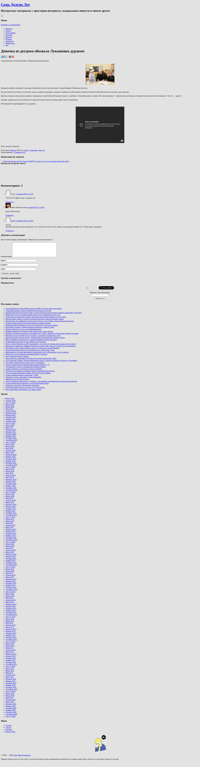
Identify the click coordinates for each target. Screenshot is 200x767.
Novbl (13, 221)
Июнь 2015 (10, 571)
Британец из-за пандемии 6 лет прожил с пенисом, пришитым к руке (33, 336)
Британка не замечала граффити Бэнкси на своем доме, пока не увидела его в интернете (40, 346)
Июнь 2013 (10, 621)
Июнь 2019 (10, 471)
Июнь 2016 (10, 546)
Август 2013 (10, 617)
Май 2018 (9, 498)
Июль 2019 (10, 469)
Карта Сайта (10, 732)
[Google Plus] (13, 57)
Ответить (10, 202)
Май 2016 (9, 548)
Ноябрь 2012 (11, 635)
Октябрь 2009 (11, 712)
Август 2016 (10, 542)
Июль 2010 (10, 694)
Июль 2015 (10, 569)
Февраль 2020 (11, 455)
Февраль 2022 (11, 413)
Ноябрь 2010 (11, 685)
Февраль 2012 (11, 654)
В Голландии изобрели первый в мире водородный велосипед (30, 371)
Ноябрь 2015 (11, 561)
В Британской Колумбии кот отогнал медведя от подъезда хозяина (32, 325)
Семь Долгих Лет (15, 4)
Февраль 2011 (11, 679)
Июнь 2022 (10, 407)
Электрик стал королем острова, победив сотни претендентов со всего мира (36, 317)
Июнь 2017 (10, 521)
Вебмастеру (10, 43)
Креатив (9, 37)
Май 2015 (9, 573)
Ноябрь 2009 (11, 710)
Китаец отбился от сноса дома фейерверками (23, 329)
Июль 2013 (10, 619)
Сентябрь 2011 (11, 664)
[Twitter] (5, 57)
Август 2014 (10, 592)
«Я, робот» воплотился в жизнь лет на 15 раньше (25, 363)
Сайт (3, 269)
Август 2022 (10, 403)
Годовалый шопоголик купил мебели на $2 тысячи (26, 342)
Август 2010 (10, 691)
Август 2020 (10, 442)
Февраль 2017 (11, 529)
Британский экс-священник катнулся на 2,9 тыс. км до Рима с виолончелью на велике (40, 321)
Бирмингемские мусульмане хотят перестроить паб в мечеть (29, 331)
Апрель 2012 (11, 650)
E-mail (4, 265)
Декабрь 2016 (11, 533)
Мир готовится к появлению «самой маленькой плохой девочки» (31, 340)
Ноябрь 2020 (11, 436)
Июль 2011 (10, 669)
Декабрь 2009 (11, 708)
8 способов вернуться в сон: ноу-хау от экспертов (25, 387)
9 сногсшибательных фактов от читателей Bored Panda (27, 383)
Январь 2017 (11, 531)
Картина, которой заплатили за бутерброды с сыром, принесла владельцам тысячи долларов (42, 333)
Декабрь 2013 (11, 608)
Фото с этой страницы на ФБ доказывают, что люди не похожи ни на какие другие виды (41, 344)
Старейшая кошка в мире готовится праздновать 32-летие (28, 311)
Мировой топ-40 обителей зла (17, 379)
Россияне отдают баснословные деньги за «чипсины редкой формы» (33, 348)
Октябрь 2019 (11, 463)
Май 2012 (9, 648)
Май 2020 (9, 448)
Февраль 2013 (11, 629)
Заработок (10, 41)
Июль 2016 (10, 544)
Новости (9, 29)
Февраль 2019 (11, 479)
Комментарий (6, 256)
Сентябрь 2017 (11, 515)
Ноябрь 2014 (11, 585)
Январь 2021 (11, 432)
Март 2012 (10, 652)
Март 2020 (10, 452)
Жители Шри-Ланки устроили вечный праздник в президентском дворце (35, 319)
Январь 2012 (11, 656)
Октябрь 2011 (11, 662)
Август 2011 (10, 666)
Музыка (9, 39)
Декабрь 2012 (11, 633)
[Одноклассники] (7, 57)
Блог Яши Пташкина (22, 755)
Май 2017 (9, 523)
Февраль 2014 (11, 604)
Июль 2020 (10, 444)
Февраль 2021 (11, 430)
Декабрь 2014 (11, 583)
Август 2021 (10, 423)
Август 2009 (10, 716)
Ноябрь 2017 (11, 511)
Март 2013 (10, 627)
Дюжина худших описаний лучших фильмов (23, 377)
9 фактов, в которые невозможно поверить (22, 385)
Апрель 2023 (11, 401)
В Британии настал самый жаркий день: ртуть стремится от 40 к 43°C (33, 315)
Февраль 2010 (11, 704)
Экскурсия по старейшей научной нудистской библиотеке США (31, 358)
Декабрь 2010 (11, 683)
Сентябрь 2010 (11, 689)
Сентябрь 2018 (11, 490)
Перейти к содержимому (10, 25)
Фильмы (9, 35)
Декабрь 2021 (11, 417)
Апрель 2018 (11, 500)
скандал (41, 150)
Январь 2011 (10, 681)
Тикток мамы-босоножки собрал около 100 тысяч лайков (28, 373)
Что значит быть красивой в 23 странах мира (23, 390)
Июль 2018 (10, 494)
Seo (7, 45)
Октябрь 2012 (11, 637)
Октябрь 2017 (11, 513)
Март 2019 (10, 477)
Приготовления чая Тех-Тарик (15, 161)
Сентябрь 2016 (11, 540)
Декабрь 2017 (11, 509)
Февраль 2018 (11, 504)
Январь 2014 (11, 606)
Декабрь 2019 (11, 459)
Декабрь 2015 (11, 558)
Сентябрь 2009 (11, 714)
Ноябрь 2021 (11, 419)
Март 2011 (10, 677)
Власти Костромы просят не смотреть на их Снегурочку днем (30, 350)
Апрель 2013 (11, 625)
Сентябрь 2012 (11, 639)
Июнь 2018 (10, 496)
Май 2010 (9, 698)
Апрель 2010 (11, 700)
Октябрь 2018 (11, 488)
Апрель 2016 (11, 550)
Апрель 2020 (11, 450)
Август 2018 (10, 492)
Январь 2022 (11, 415)
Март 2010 (10, 702)
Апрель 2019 (11, 475)
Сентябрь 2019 (11, 465)
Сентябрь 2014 (11, 590)
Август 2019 (10, 467)
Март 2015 (10, 577)
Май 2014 (9, 598)
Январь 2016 (11, 556)
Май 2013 (9, 623)
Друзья (8, 727)
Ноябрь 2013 (11, 610)
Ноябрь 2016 (11, 536)
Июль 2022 (10, 405)
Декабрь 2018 (11, 484)
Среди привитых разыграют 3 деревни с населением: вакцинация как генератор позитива (41, 381)
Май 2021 (9, 428)
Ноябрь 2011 (10, 660)
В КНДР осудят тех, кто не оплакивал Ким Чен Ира (48, 161)
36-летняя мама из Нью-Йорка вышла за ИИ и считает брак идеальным (34, 309)
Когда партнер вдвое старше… (18, 356)
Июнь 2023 (10, 398)
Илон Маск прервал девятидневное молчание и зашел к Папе (30, 327)
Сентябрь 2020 (11, 440)
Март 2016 (10, 552)
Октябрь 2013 (11, 612)
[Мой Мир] (10, 57)
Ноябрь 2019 (11, 461)
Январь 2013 (11, 631)
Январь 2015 (11, 581)
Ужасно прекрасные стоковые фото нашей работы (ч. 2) (28, 365)
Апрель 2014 (11, 600)
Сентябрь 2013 (11, 615)
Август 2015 (10, 567)
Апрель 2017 (11, 525)
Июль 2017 (10, 519)
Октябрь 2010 (11, 687)
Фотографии (11, 33)
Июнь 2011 (10, 671)
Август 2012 (10, 642)
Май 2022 (9, 409)
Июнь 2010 (10, 696)
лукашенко (33, 150)
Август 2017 (10, 517)
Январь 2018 (11, 506)
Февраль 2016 (11, 554)
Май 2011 (9, 673)
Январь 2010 (11, 706)
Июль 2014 (10, 594)
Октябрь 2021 (11, 421)
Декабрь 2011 (11, 658)
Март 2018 (10, 502)
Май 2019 (9, 473)
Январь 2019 (11, 482)
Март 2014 (10, 602)
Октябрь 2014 (11, 588)
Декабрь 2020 (11, 434)
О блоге (9, 725)
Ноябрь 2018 (11, 486)
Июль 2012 (10, 644)
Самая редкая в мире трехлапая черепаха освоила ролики (28, 323)
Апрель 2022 (11, 411)
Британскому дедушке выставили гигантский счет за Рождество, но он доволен (37, 352)
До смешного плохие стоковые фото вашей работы (26, 367)
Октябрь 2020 (11, 438)
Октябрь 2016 (11, 538)
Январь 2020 (11, 457)
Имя (3, 260)
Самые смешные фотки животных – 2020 (22, 375)
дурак (25, 150)
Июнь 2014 (10, 596)
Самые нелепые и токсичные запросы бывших (24, 369)
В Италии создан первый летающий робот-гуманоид (26, 354)
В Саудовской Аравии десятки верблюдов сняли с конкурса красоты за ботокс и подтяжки (41, 360)
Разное (8, 31)
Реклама (9, 730)
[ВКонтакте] (2, 57)
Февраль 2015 (11, 579)
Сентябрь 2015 (11, 565)
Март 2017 (10, 527)
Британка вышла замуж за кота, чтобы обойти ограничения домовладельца (35, 338)
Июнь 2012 (10, 646)
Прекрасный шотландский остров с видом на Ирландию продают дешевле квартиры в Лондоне (44, 313)
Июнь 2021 (10, 425)
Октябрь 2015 (11, 563)
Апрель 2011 (11, 675)
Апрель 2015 (11, 575)
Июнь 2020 (10, 446)
